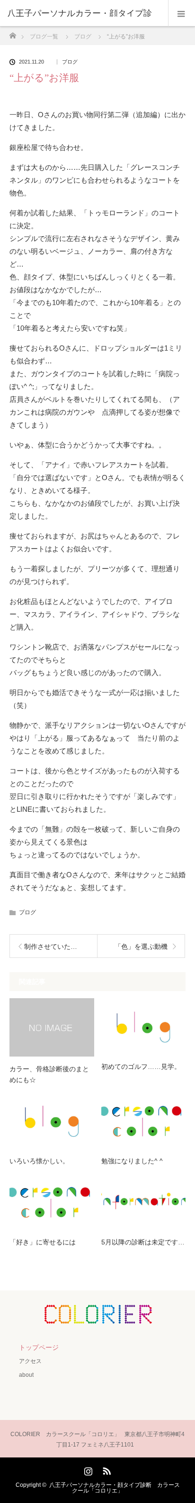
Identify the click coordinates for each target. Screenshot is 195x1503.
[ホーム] (12, 33)
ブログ (70, 62)
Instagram (87, 1469)
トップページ (39, 1347)
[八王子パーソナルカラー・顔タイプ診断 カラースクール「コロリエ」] (97, 1317)
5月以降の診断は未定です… (143, 1242)
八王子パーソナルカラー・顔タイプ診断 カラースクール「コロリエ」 (114, 1488)
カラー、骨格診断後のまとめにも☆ (49, 1074)
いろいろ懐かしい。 (39, 1161)
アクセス (30, 1361)
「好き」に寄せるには (42, 1242)
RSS (105, 1469)
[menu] (181, 13)
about (26, 1375)
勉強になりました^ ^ (132, 1161)
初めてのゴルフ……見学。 (141, 1066)
